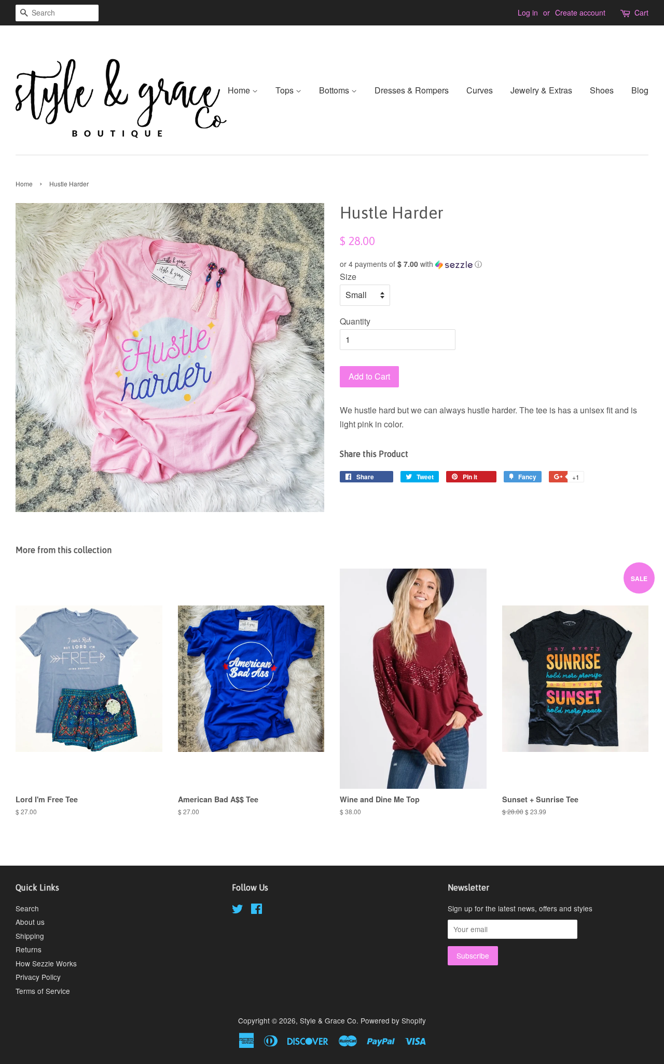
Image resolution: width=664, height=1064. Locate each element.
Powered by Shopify (393, 1020)
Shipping (30, 936)
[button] (494, 264)
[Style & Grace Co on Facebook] (256, 910)
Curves (479, 90)
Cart (641, 12)
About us (30, 922)
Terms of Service (43, 991)
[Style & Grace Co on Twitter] (237, 910)
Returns (29, 949)
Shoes (602, 90)
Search (27, 908)
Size (348, 276)
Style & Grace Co (328, 1020)
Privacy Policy (38, 977)
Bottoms (335, 90)
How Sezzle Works (46, 963)
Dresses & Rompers (412, 90)
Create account (580, 12)
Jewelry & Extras (541, 90)
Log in (528, 12)
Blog (639, 90)
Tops (285, 90)
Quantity (355, 321)
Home (240, 90)
